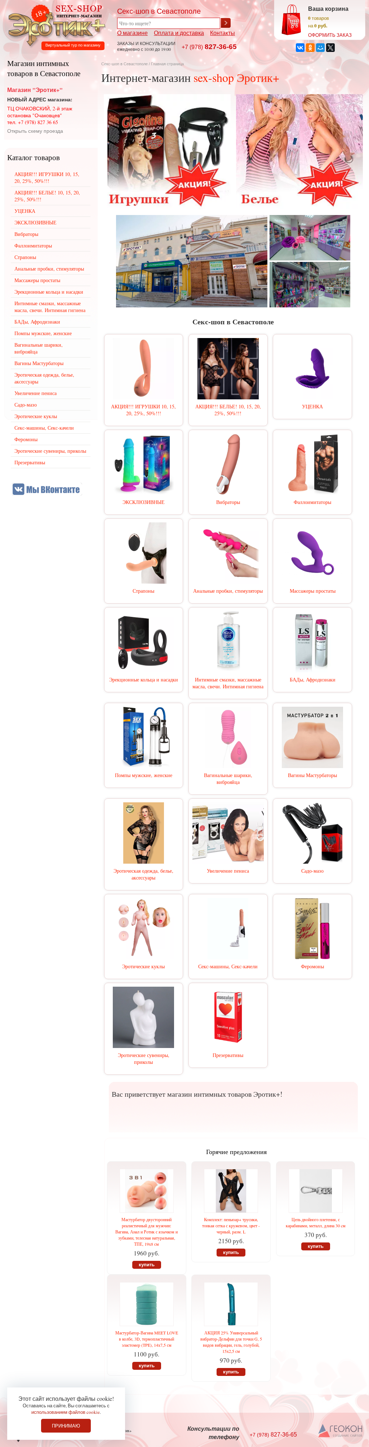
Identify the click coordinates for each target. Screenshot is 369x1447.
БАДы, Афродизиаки (312, 679)
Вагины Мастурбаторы (312, 775)
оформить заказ (330, 35)
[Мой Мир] (320, 47)
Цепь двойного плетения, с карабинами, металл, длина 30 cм (316, 1222)
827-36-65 (209, 47)
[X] (330, 47)
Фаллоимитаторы (312, 502)
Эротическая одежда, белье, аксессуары (143, 874)
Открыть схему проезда (35, 130)
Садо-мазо (312, 870)
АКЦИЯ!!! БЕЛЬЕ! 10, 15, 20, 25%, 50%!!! (228, 410)
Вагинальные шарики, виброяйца (228, 778)
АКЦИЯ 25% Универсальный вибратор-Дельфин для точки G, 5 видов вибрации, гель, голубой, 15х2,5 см (231, 1342)
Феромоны (312, 966)
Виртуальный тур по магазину (73, 45)
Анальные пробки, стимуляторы (228, 590)
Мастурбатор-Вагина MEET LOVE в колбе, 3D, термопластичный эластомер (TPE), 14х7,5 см (146, 1339)
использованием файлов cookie (65, 1412)
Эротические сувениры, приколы (143, 1058)
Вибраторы (228, 502)
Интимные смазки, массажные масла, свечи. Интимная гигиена (227, 683)
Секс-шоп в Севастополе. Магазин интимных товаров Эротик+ (55, 24)
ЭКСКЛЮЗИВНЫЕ (144, 502)
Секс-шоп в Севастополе (124, 64)
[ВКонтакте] (300, 47)
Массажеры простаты (312, 590)
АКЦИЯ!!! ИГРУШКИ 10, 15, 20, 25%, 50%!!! (143, 410)
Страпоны (143, 590)
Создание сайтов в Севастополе (340, 1431)
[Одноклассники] (310, 47)
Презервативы (228, 1055)
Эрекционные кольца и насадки (143, 679)
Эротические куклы (143, 966)
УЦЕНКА (312, 406)
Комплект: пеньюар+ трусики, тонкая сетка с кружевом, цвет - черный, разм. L (231, 1225)
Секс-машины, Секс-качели (228, 966)
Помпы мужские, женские (143, 775)
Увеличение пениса (228, 870)
